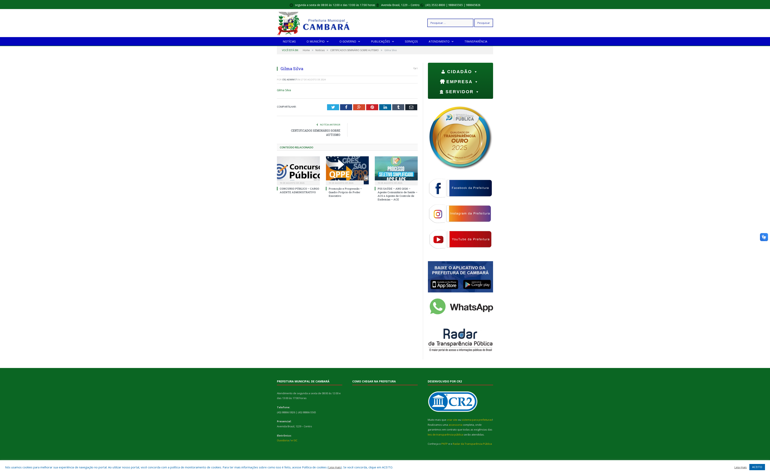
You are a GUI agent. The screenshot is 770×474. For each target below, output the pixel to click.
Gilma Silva (284, 90)
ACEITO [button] (757, 467)
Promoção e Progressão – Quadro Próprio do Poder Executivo (345, 192)
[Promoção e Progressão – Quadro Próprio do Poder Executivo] (347, 170)
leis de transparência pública (445, 434)
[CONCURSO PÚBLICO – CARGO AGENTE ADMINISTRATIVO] (298, 170)
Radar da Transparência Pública (472, 444)
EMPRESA (459, 81)
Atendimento (439, 41)
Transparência (475, 41)
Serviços (411, 41)
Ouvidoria (283, 440)
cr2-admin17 (289, 79)
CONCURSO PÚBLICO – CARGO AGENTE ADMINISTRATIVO (299, 190)
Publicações (380, 41)
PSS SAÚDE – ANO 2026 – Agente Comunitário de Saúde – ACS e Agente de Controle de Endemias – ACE (397, 194)
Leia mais (334, 467)
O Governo (347, 41)
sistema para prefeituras (477, 419)
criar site (452, 419)
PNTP (444, 444)
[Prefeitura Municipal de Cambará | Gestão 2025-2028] (314, 23)
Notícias (289, 41)
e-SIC (294, 440)
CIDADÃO (459, 71)
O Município (316, 41)
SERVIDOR (460, 91)
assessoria (455, 424)
